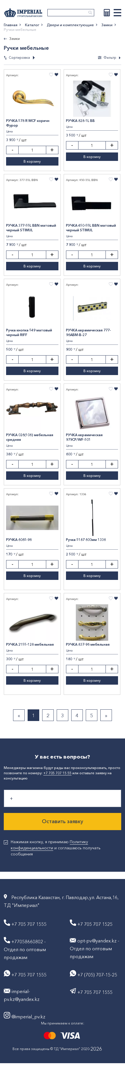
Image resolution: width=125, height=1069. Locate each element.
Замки (106, 24)
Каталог (32, 24)
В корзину (32, 161)
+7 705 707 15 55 (57, 773)
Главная (10, 24)
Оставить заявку (62, 821)
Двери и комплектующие (70, 24)
